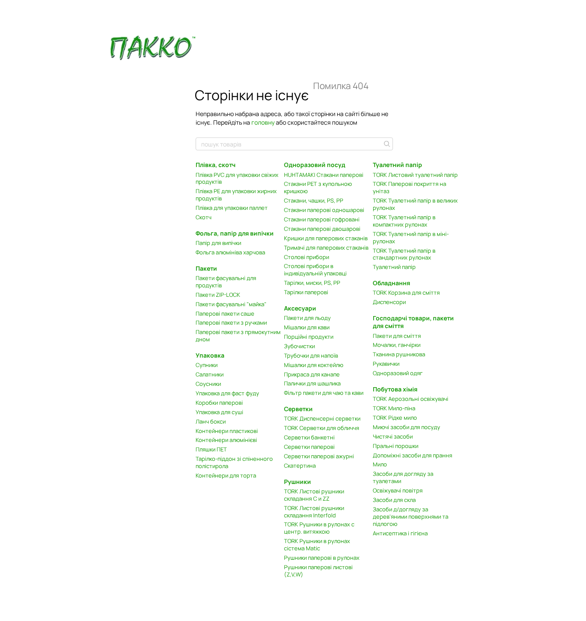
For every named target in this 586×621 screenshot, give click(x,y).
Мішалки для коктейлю (313, 365)
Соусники (208, 384)
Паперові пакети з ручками (231, 322)
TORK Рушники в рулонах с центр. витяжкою (319, 527)
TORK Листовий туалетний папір (415, 175)
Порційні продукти (308, 336)
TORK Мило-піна (394, 408)
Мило (380, 464)
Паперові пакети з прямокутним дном (238, 335)
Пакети (206, 268)
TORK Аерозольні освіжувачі (410, 399)
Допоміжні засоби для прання (412, 455)
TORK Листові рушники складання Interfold (314, 511)
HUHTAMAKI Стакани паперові (323, 175)
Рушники (297, 482)
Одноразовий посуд (314, 165)
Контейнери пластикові (227, 431)
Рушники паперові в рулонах (321, 557)
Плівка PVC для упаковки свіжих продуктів (237, 178)
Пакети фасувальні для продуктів (226, 281)
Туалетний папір (394, 267)
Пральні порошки (395, 446)
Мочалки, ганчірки (396, 345)
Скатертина (300, 465)
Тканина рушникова (399, 354)
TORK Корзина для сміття (406, 292)
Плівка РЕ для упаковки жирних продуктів (236, 194)
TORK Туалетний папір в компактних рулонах (404, 220)
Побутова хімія (395, 389)
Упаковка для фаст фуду (227, 393)
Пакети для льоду (307, 318)
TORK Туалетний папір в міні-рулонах (411, 237)
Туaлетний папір (397, 165)
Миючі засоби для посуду (406, 427)
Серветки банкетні (309, 437)
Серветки (298, 409)
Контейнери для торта (226, 475)
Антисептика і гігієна (400, 533)
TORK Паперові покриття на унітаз (409, 187)
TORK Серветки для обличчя (321, 428)
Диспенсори (389, 302)
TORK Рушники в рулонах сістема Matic (317, 544)
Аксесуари (300, 308)
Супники (206, 365)
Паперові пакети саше (225, 313)
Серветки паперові (309, 447)
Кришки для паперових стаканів (326, 238)
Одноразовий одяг (398, 373)
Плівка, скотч (216, 165)
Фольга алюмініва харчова (230, 252)
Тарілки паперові (306, 292)
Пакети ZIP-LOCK (218, 295)
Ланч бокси (211, 421)
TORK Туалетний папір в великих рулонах (415, 204)
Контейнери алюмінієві (226, 440)
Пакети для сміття (397, 336)
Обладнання (391, 283)
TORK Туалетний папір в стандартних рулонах (404, 254)
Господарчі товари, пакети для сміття (413, 322)
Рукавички (386, 363)
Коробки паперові (219, 402)
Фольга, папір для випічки (235, 233)
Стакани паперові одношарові (324, 210)
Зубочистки (299, 346)
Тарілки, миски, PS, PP (312, 283)
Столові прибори (306, 257)
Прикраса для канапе (312, 374)
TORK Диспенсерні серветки (322, 418)
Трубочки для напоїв (311, 355)
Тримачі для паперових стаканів (326, 247)
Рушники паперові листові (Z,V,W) (318, 570)
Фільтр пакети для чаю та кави (323, 393)
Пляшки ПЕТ (211, 449)
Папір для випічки (218, 243)
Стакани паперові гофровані (321, 219)
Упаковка (210, 355)
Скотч (203, 217)
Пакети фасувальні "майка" (231, 304)
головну (263, 122)
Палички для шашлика (312, 383)
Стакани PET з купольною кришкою (318, 187)
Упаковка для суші (219, 412)
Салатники (210, 374)
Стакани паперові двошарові (322, 229)
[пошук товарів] (386, 143)
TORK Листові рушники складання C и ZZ (314, 494)
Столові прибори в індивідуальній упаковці (315, 269)
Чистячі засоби (393, 436)
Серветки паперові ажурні (319, 456)
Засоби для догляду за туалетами (403, 477)
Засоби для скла (394, 500)
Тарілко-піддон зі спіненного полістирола (234, 462)
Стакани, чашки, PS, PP (313, 200)
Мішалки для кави (306, 327)
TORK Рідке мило (395, 417)
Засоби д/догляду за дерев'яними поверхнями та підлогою (410, 516)
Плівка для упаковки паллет (232, 208)
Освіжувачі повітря (398, 490)
